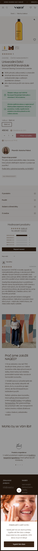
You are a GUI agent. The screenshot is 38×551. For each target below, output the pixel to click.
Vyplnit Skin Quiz (19, 544)
